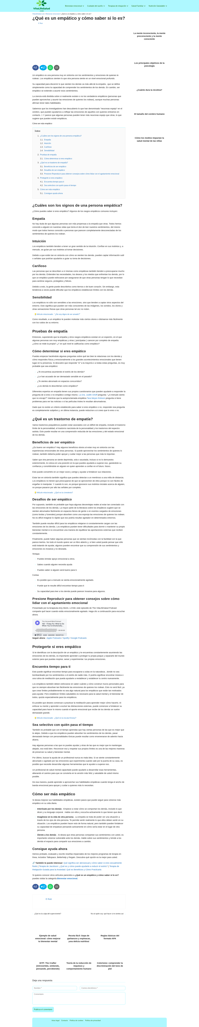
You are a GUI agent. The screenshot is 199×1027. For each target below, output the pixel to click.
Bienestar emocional (73, 6)
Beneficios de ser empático (55, 167)
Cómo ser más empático (50, 189)
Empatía (47, 140)
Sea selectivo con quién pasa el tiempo (60, 185)
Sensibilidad (49, 151)
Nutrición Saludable (157, 6)
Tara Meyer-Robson (96, 398)
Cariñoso (48, 147)
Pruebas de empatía (48, 155)
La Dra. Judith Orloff (88, 395)
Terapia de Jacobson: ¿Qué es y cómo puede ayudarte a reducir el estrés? (73, 866)
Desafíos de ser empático (54, 170)
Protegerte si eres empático (51, 178)
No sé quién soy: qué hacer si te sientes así (107, 914)
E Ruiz (40, 23)
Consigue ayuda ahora (53, 193)
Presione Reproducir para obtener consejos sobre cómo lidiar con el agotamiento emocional (81, 174)
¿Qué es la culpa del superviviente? (47, 914)
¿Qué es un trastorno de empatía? (54, 163)
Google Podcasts (79, 638)
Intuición (47, 143)
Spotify (66, 638)
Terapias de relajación (117, 6)
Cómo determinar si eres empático (58, 159)
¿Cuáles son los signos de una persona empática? (61, 136)
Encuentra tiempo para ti (54, 182)
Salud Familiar (137, 6)
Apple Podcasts (54, 638)
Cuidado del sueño (95, 6)
